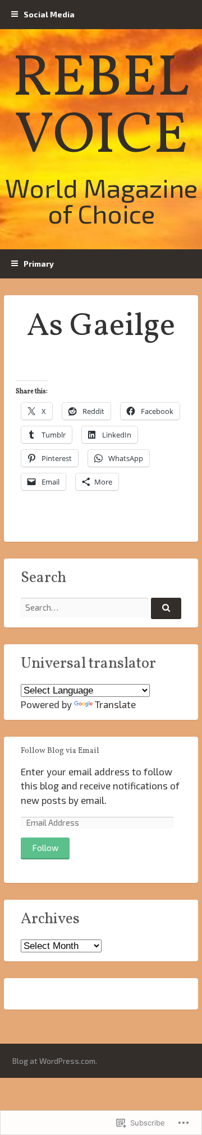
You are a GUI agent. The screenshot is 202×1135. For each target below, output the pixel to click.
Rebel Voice (101, 108)
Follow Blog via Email (60, 751)
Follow (45, 848)
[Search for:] (101, 607)
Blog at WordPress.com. (54, 1061)
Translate (115, 704)
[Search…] (166, 608)
